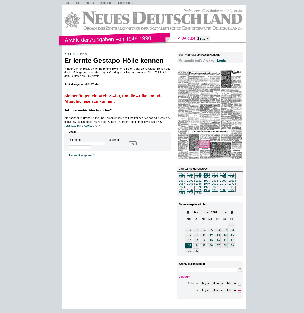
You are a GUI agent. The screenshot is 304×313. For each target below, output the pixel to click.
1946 (182, 174)
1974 (182, 187)
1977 (207, 187)
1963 (207, 180)
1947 (190, 174)
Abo (67, 2)
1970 (207, 183)
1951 (223, 174)
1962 (198, 180)
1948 (198, 174)
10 (197, 235)
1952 (231, 174)
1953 (182, 177)
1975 (190, 187)
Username (75, 139)
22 (232, 240)
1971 (215, 183)
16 (189, 240)
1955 (198, 177)
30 (189, 250)
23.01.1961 (71, 54)
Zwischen (193, 283)
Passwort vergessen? (82, 155)
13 (218, 235)
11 (204, 235)
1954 (190, 177)
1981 (182, 190)
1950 (215, 174)
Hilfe (77, 2)
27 (218, 245)
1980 (231, 187)
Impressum (106, 2)
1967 (182, 183)
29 (232, 245)
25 (204, 245)
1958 (223, 177)
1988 (182, 193)
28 (225, 245)
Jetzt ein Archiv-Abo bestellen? (88, 110)
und (197, 290)
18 (204, 240)
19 (211, 240)
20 (218, 240)
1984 (207, 190)
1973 (231, 183)
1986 (223, 190)
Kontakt (90, 2)
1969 (198, 183)
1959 (231, 177)
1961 (190, 180)
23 (189, 245)
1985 (215, 190)
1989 (190, 193)
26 (211, 245)
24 (197, 245)
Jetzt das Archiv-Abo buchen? (82, 125)
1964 (215, 180)
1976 (198, 187)
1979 (223, 187)
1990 (198, 193)
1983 (198, 190)
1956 (207, 177)
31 (197, 250)
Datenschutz (125, 2)
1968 (190, 183)
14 (225, 235)
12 (211, 235)
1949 (207, 174)
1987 (231, 190)
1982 (190, 190)
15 (232, 235)
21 (225, 240)
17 (197, 240)
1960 (182, 180)
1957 (215, 177)
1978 (215, 187)
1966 (231, 180)
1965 (223, 180)
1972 (223, 183)
